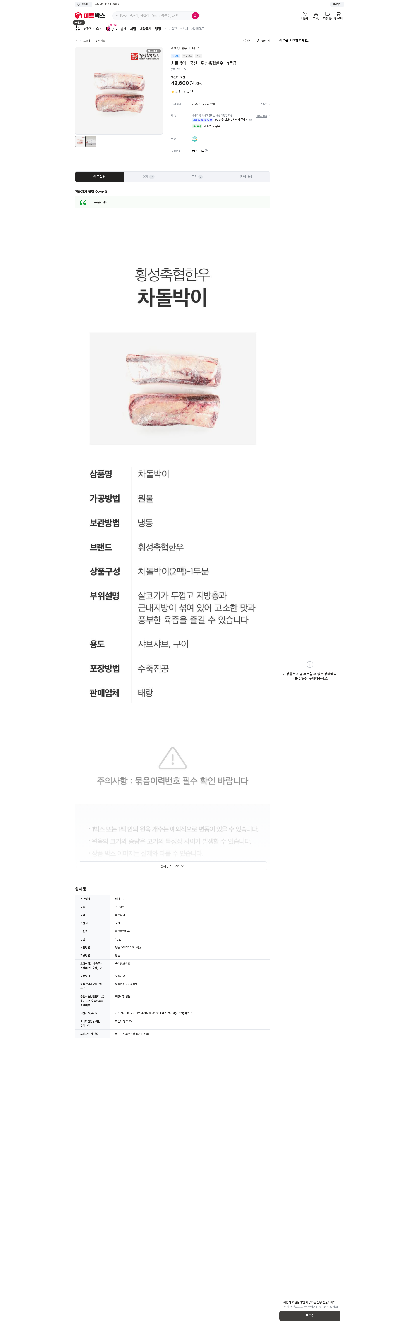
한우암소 (100, 40)
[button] (250, 120)
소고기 (86, 40)
